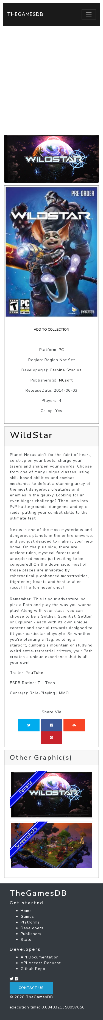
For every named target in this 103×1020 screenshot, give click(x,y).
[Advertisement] (51, 80)
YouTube (34, 672)
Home (26, 910)
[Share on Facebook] (51, 725)
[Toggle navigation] (89, 14)
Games (27, 916)
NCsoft (66, 380)
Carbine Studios (66, 370)
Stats (26, 939)
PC (61, 349)
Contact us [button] (31, 988)
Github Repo (33, 968)
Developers (32, 928)
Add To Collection (51, 329)
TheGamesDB (25, 14)
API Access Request (41, 963)
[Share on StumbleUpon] (74, 725)
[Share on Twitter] (29, 725)
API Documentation (40, 957)
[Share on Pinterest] (51, 737)
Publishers (31, 933)
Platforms (30, 922)
